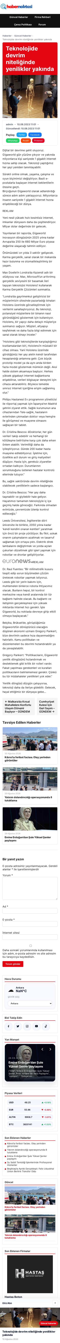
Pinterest (38, 140)
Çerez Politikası (23, 24)
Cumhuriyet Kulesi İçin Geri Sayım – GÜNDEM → (47, 706)
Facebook (35, 135)
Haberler (7, 35)
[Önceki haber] (43, 1049)
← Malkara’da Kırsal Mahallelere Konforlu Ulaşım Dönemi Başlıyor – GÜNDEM (18, 706)
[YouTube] (36, 1026)
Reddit (26, 140)
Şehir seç (14, 997)
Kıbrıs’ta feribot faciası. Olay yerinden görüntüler (26, 1144)
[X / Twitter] (18, 1026)
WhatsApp (13, 140)
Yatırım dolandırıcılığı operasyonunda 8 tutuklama (27, 1151)
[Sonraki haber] (50, 1049)
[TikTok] (46, 1026)
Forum (42, 24)
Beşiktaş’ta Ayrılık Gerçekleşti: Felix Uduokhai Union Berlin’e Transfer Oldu (30, 1170)
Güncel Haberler (19, 17)
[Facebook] (8, 1026)
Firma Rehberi (42, 17)
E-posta (8, 919)
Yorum (7, 875)
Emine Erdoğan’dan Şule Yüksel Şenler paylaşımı (27, 1157)
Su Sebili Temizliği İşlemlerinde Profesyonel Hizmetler (29, 1163)
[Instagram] (27, 1026)
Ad (5, 906)
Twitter (21, 135)
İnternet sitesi (11, 932)
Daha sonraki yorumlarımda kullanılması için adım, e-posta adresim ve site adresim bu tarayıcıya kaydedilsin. (29, 953)
